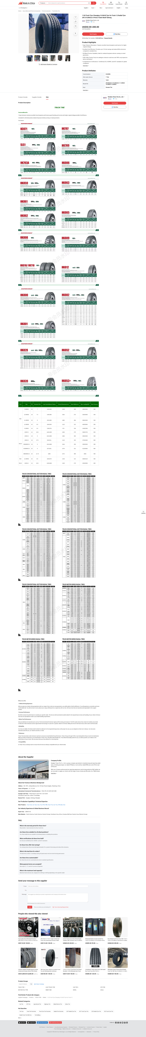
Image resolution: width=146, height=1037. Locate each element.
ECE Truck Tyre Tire (108, 1011)
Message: (24, 894)
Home (19, 11)
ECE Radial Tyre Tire (96, 1011)
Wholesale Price (82, 1027)
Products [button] (42, 3)
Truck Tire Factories (31, 1011)
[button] (89, 3)
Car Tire (55, 804)
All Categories (23, 8)
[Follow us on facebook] (116, 1022)
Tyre (38, 804)
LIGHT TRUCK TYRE (50, 987)
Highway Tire (47, 1004)
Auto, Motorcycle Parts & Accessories (31, 11)
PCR (44, 804)
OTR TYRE (102, 987)
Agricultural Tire (37, 1004)
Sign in (126, 4)
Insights (105, 1027)
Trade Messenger (42, 1022)
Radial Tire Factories (58, 1011)
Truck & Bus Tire (56, 11)
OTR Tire (28, 1004)
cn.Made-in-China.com (87, 1028)
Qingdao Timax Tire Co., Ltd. (92, 20)
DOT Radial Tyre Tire (71, 1011)
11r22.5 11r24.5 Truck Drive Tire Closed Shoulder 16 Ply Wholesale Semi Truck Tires (72, 971)
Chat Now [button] (117, 34)
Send (30, 907)
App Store (22, 1022)
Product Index (99, 1027)
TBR (46, 804)
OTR (59, 804)
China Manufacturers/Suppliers (60, 1027)
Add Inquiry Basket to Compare (49, 64)
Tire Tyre (21, 1011)
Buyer (92, 8)
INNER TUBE (49, 990)
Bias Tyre (63, 804)
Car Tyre (35, 804)
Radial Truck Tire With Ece (25, 1015)
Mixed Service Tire (58, 1004)
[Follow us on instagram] (120, 1022)
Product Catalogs (39, 984)
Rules (126, 8)
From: (25, 886)
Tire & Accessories (46, 11)
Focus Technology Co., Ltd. (62, 1031)
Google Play (31, 1022)
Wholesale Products (73, 1027)
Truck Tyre (29, 804)
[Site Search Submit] (93, 3)
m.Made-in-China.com (76, 1028)
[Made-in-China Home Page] (26, 3)
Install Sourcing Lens (56, 1022)
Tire (41, 804)
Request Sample (108, 38)
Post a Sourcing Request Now (60, 907)
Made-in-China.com (66, 1028)
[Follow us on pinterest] (125, 1022)
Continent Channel (91, 1027)
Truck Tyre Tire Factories (45, 1011)
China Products (49, 1027)
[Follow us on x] (118, 1022)
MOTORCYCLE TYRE (23, 990)
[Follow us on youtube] (122, 1022)
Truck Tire (50, 804)
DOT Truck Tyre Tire (83, 1011)
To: (26, 890)
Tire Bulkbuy (37, 1015)
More (19, 1018)
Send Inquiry (93, 34)
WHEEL (74, 990)
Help (101, 8)
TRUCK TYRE (21, 987)
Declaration (89, 1031)
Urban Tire (67, 1004)
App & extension (109, 8)
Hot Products (42, 1027)
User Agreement (81, 1031)
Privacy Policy (96, 1031)
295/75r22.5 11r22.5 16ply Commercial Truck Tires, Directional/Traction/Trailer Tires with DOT (50, 940)
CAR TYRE (75, 987)
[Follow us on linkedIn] (127, 1022)
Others (102, 990)
